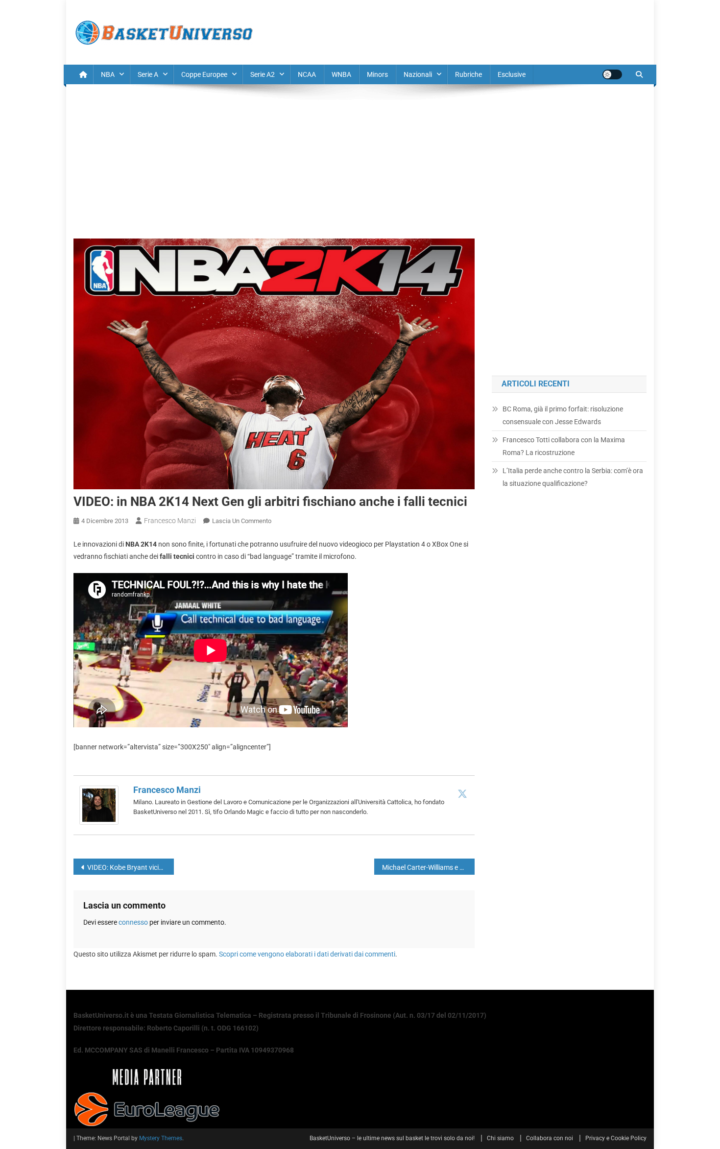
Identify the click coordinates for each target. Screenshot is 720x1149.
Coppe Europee (204, 74)
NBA (108, 74)
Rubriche (468, 74)
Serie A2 (262, 74)
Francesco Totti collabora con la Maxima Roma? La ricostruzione (564, 446)
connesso (133, 922)
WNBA (341, 74)
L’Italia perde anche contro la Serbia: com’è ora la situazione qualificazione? (573, 477)
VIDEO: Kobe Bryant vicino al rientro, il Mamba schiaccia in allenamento (130, 867)
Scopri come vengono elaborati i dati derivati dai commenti (307, 954)
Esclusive (512, 74)
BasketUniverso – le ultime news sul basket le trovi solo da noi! (392, 1138)
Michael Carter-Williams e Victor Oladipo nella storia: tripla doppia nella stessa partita (428, 867)
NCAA (307, 74)
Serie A (148, 74)
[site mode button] (612, 74)
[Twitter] (462, 793)
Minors (377, 74)
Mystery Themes (160, 1138)
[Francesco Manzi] (99, 805)
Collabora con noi (549, 1138)
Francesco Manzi (170, 521)
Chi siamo (500, 1138)
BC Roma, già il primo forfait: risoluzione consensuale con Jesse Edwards (563, 415)
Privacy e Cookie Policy (616, 1138)
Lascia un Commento (241, 521)
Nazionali (418, 74)
